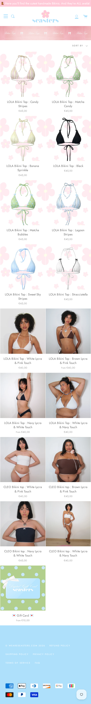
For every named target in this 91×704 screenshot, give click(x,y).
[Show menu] (5, 16)
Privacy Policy (43, 654)
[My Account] (74, 16)
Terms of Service (18, 662)
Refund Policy (59, 645)
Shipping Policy (17, 654)
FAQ (37, 662)
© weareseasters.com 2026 (25, 645)
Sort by (78, 45)
